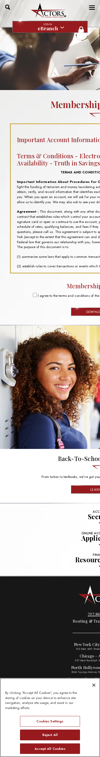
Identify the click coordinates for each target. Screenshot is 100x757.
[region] (50, 717)
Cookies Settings (49, 721)
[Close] (93, 685)
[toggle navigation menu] (90, 7)
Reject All (50, 734)
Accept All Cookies (50, 748)
